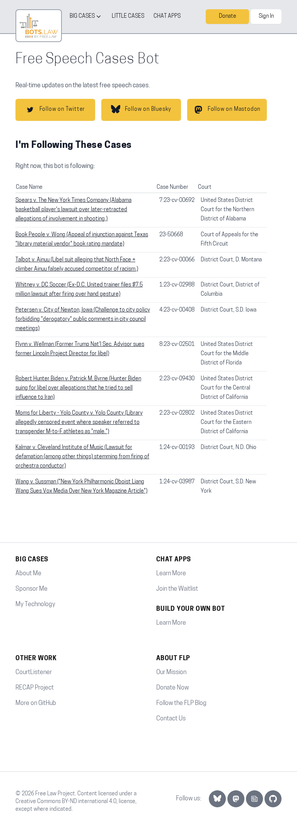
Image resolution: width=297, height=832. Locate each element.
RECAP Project (34, 688)
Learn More (171, 574)
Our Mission (171, 672)
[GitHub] (273, 798)
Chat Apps (167, 16)
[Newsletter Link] (254, 798)
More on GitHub (35, 703)
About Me (28, 574)
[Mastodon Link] (235, 798)
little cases (128, 16)
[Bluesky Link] (217, 798)
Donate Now (172, 688)
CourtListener (33, 672)
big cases (82, 16)
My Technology (35, 605)
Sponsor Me (31, 589)
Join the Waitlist (177, 589)
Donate (227, 16)
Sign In (266, 16)
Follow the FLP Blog (181, 703)
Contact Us (171, 719)
